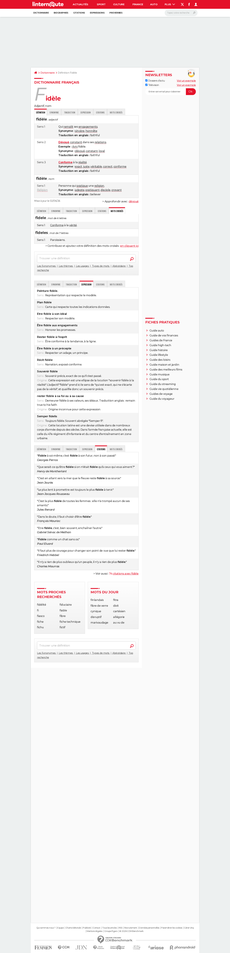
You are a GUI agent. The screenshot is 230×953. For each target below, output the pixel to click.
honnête (91, 131)
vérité (73, 225)
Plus (168, 4)
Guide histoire (159, 350)
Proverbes (115, 12)
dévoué (80, 151)
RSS (120, 928)
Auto (153, 4)
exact (78, 166)
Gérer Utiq (189, 928)
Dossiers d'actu (156, 80)
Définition (41, 211)
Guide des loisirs (160, 359)
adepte (79, 190)
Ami (75, 146)
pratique (82, 185)
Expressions (97, 12)
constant (76, 142)
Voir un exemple (186, 80)
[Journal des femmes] (43, 947)
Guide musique (160, 374)
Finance (138, 4)
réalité (82, 162)
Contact (96, 928)
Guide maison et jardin (164, 364)
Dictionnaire (41, 12)
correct (107, 166)
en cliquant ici (129, 245)
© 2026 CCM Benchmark (131, 931)
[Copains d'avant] (117, 947)
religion (99, 185)
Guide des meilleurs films (166, 369)
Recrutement (130, 928)
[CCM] (63, 947)
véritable (96, 166)
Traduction (69, 112)
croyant (116, 190)
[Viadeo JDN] (136, 947)
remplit (68, 126)
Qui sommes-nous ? (45, 928)
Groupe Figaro (111, 931)
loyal (102, 151)
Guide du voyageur (162, 398)
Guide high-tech (160, 345)
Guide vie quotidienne (164, 389)
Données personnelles (149, 928)
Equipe (60, 928)
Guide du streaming (163, 384)
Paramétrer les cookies (171, 928)
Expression (85, 112)
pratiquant (92, 190)
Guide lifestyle (159, 354)
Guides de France (161, 340)
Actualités (80, 4)
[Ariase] (156, 947)
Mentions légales (94, 931)
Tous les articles (109, 928)
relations (100, 142)
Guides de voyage (161, 393)
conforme (119, 166)
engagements (88, 126)
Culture (118, 4)
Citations (79, 12)
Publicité (87, 928)
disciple (105, 190)
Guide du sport (159, 379)
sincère (80, 131)
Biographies (61, 12)
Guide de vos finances (164, 335)
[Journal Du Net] (81, 947)
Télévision (153, 85)
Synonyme (54, 112)
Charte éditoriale (73, 928)
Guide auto (157, 330)
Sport (101, 4)
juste (86, 166)
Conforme (56, 225)
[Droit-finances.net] (99, 947)
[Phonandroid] (182, 947)
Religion (42, 190)
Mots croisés (116, 112)
